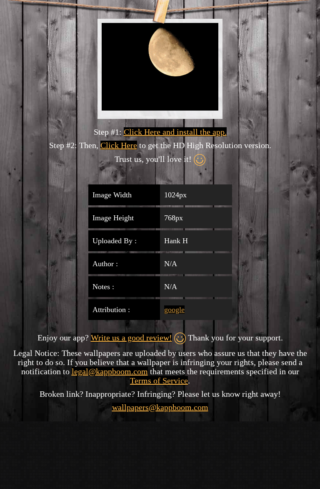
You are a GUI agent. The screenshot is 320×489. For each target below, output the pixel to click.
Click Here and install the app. (175, 131)
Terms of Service (159, 380)
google (174, 309)
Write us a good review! (131, 337)
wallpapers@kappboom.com (160, 407)
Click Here (118, 145)
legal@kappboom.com (110, 371)
